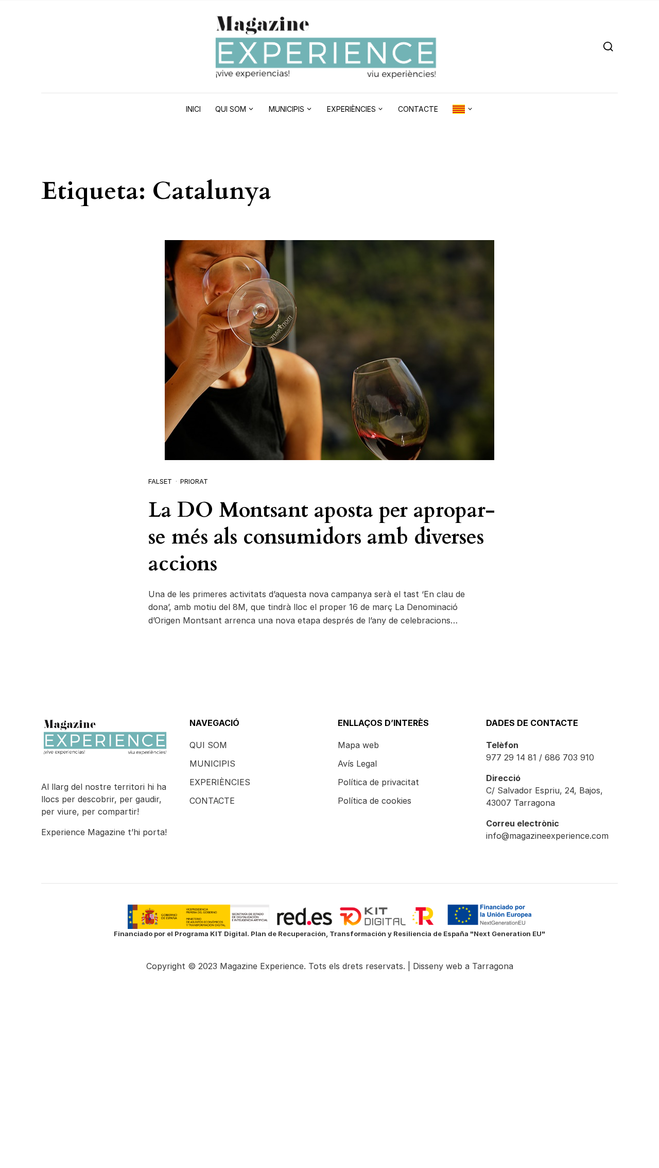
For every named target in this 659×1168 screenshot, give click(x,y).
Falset (160, 481)
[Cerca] (608, 46)
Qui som (230, 109)
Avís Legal (357, 763)
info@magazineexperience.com (547, 836)
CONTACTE (212, 800)
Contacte (418, 109)
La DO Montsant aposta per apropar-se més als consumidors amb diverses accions (321, 537)
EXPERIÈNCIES (219, 782)
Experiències (351, 109)
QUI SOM (208, 745)
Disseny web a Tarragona (463, 966)
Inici (193, 109)
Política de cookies (374, 800)
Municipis (286, 109)
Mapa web (358, 745)
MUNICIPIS (212, 763)
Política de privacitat (378, 782)
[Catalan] (462, 109)
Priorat (194, 481)
